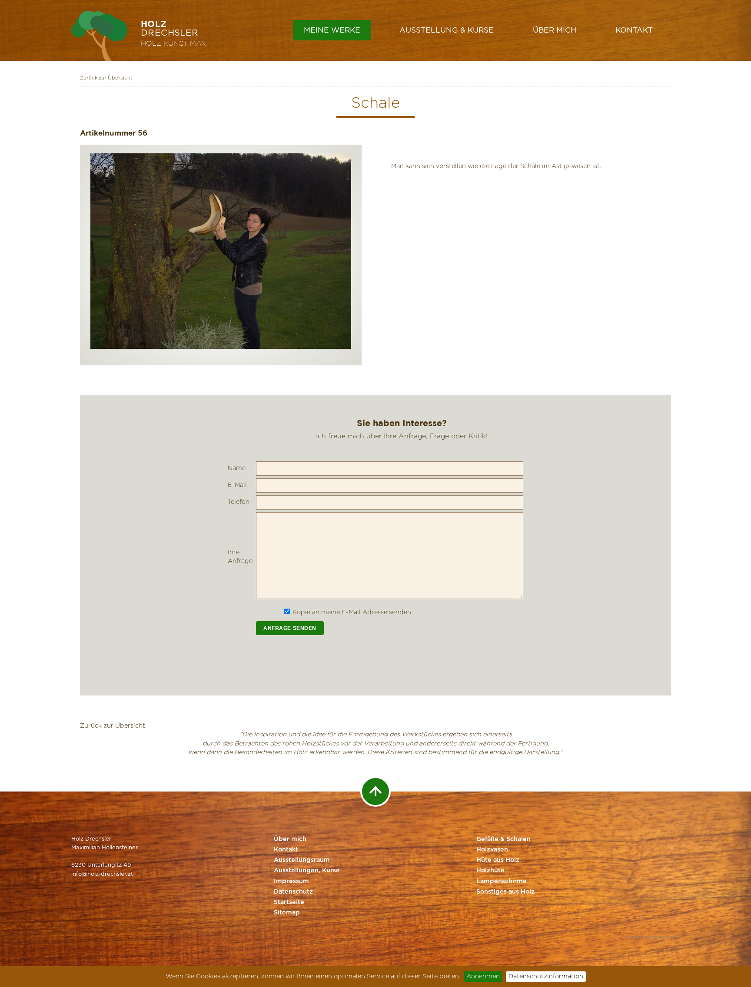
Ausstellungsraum (302, 860)
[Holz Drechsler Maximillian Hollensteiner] (99, 36)
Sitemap (287, 913)
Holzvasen (492, 850)
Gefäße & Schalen (503, 839)
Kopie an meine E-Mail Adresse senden (351, 612)
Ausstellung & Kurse (446, 30)
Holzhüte (490, 871)
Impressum (291, 881)
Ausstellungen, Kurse (307, 871)
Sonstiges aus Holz (505, 892)
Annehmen (483, 976)
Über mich (554, 30)
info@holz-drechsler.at (102, 874)
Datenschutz (293, 892)
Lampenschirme (501, 881)
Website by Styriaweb (650, 938)
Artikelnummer (108, 133)
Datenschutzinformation (545, 976)
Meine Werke (332, 30)
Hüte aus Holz (497, 860)
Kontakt (634, 30)
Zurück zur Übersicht (106, 78)
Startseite (289, 902)
